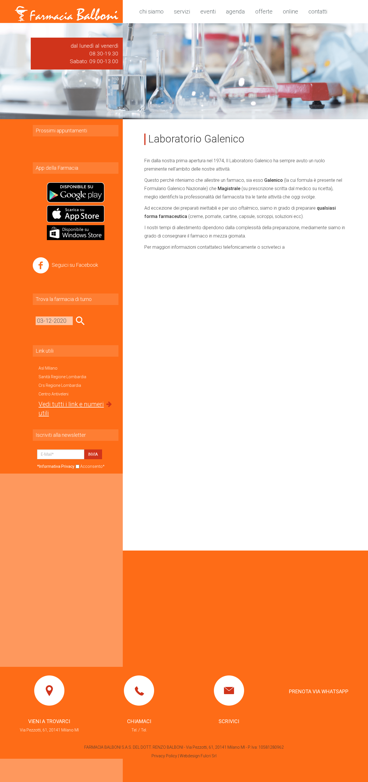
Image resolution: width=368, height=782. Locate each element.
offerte (264, 11)
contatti (317, 11)
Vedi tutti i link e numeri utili (71, 409)
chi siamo (151, 11)
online (290, 11)
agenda (235, 11)
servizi (182, 11)
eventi (208, 11)
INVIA (93, 454)
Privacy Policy (164, 756)
